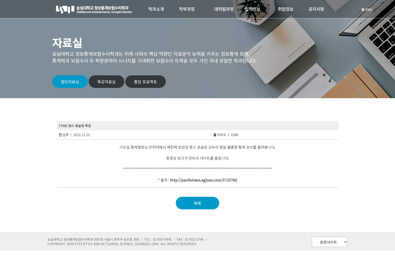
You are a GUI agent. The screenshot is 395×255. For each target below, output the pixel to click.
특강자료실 (106, 81)
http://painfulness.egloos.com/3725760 (203, 180)
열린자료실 (70, 81)
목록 (197, 203)
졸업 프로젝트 (145, 81)
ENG (369, 9)
